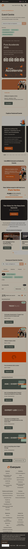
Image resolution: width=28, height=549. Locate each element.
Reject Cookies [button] (12, 545)
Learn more (4, 542)
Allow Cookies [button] (5, 545)
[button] (21, 545)
